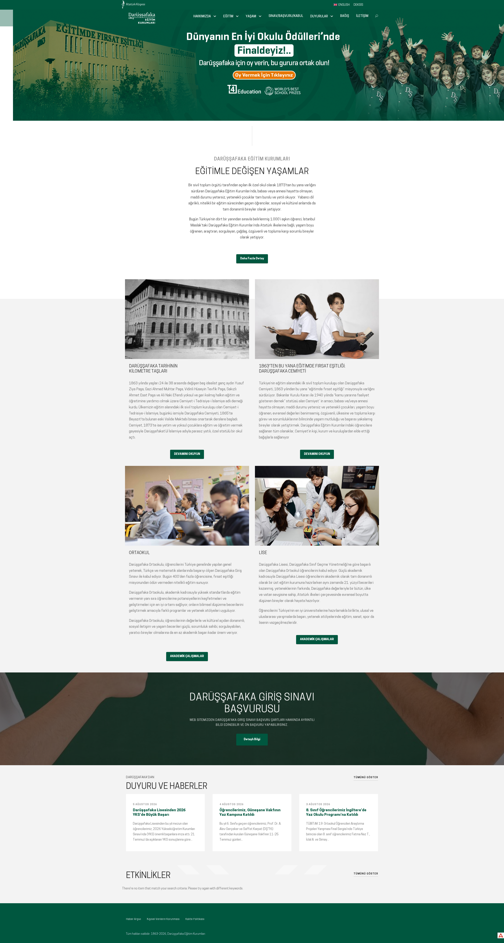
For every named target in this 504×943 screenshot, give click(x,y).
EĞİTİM (228, 16)
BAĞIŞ (344, 16)
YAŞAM (251, 16)
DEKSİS (358, 5)
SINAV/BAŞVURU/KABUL (286, 16)
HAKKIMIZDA (202, 16)
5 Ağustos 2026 (145, 804)
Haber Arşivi (133, 919)
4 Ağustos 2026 (232, 804)
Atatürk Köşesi (135, 4)
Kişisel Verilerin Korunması (163, 919)
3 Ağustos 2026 (318, 804)
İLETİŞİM (362, 16)
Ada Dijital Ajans (500, 935)
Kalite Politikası (194, 919)
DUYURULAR (319, 16)
